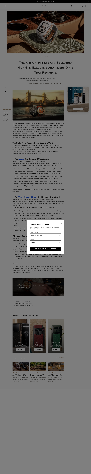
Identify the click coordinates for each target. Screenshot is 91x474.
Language (32, 239)
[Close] (61, 223)
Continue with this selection (45, 248)
